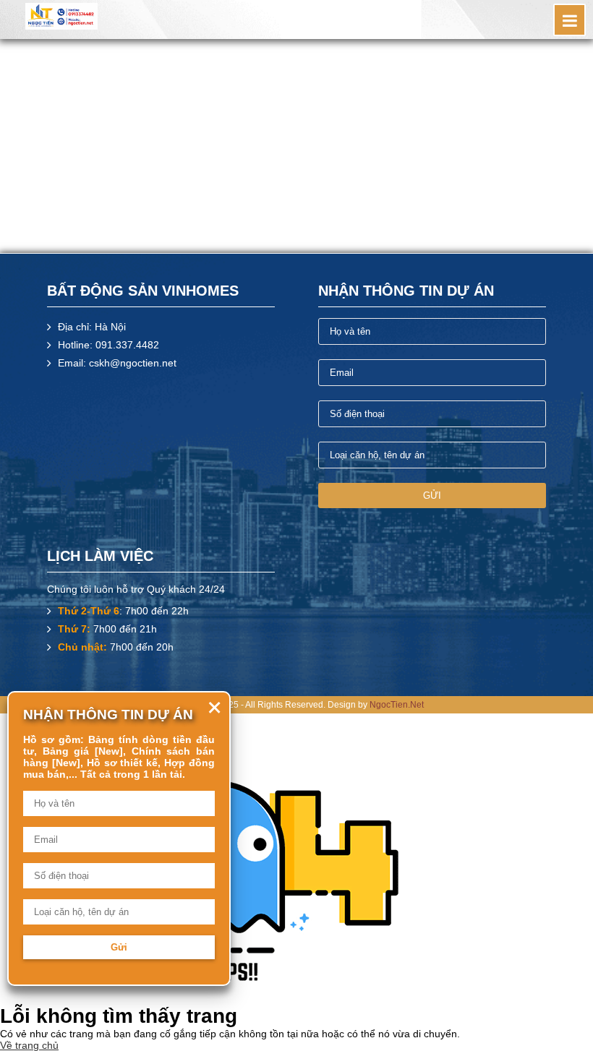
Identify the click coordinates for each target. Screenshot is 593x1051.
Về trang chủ (29, 1045)
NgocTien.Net (397, 705)
